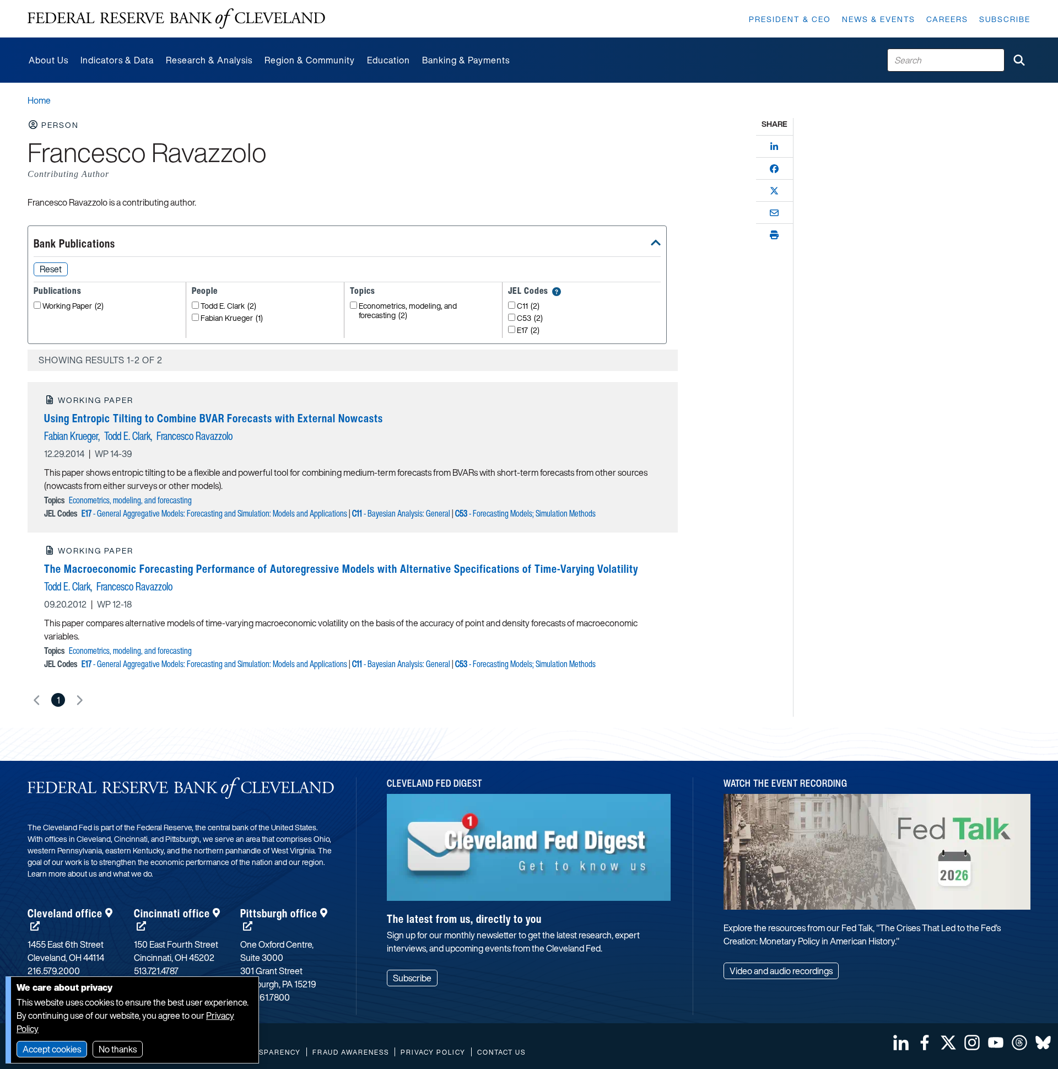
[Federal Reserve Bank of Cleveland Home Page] (176, 18)
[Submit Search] (1018, 60)
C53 (530, 318)
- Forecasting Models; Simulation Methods (525, 513)
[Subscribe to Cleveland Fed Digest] (529, 851)
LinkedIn (901, 1042)
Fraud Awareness (350, 1052)
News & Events (878, 19)
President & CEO (790, 19)
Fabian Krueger (232, 318)
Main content (53, 6)
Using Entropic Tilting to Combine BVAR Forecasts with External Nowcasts (213, 418)
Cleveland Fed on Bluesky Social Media (1043, 1042)
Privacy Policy (433, 1052)
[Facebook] (774, 168)
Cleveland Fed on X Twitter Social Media (948, 1042)
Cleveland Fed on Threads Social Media (1019, 1042)
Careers (947, 19)
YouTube (995, 1042)
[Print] (774, 234)
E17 (528, 330)
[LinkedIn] (774, 146)
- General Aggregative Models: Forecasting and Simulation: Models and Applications (214, 513)
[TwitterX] (774, 190)
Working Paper (73, 306)
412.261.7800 (265, 997)
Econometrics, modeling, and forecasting (408, 311)
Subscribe (1004, 19)
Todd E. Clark (228, 306)
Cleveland (65, 913)
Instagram (972, 1042)
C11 (528, 306)
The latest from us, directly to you (464, 919)
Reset (51, 269)
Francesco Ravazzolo (194, 436)
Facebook (924, 1042)
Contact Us (501, 1052)
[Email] (774, 212)
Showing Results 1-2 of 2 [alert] (101, 360)
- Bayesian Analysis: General (401, 513)
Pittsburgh (278, 913)
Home (39, 100)
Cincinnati (172, 913)
